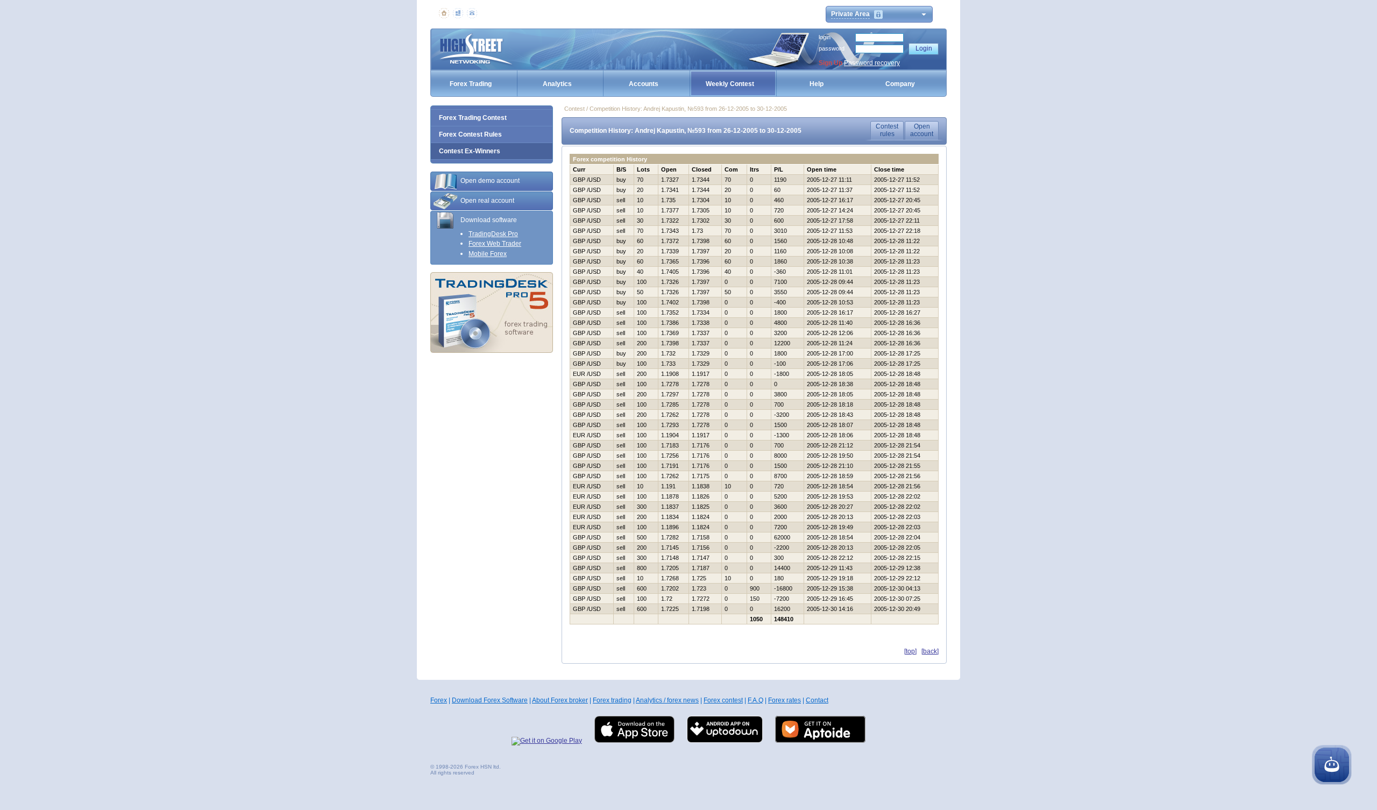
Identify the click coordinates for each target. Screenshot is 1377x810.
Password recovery (872, 63)
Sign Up (830, 63)
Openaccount (921, 130)
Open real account (487, 200)
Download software (488, 220)
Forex (438, 700)
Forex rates (784, 700)
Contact (817, 700)
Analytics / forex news (667, 700)
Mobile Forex (488, 254)
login (825, 37)
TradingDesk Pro (493, 234)
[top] (910, 651)
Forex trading (612, 700)
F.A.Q (755, 700)
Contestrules (887, 130)
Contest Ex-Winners (469, 151)
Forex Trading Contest (473, 118)
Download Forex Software (490, 700)
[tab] (491, 181)
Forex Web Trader (495, 243)
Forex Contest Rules (470, 134)
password (831, 48)
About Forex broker (560, 700)
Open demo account (490, 180)
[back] (930, 651)
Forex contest (723, 700)
